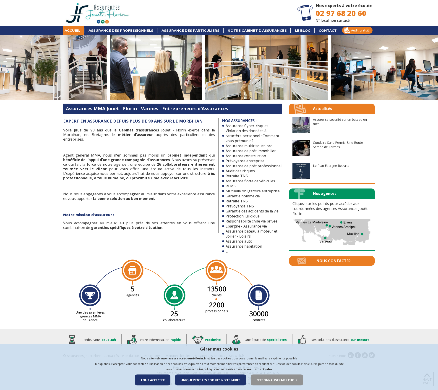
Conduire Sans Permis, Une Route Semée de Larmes (338, 144)
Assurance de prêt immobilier (251, 150)
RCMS (231, 185)
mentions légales (259, 369)
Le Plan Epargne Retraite (331, 165)
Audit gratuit (360, 30)
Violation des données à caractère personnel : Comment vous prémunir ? (252, 135)
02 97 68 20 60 (341, 13)
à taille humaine (109, 178)
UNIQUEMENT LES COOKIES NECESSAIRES (210, 380)
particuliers (190, 30)
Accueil (72, 30)
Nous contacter (333, 260)
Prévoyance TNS (240, 206)
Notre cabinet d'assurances (257, 30)
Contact (328, 30)
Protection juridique (243, 216)
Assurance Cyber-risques (247, 125)
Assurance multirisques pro (249, 145)
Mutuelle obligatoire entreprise (253, 191)
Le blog (302, 30)
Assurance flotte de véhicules (250, 180)
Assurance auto (239, 241)
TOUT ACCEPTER (153, 380)
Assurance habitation (244, 246)
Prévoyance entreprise (245, 160)
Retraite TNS (237, 175)
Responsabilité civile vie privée (251, 221)
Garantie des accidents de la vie (252, 211)
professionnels (121, 30)
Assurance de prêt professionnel (254, 165)
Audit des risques (240, 170)
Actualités (322, 108)
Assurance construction (246, 155)
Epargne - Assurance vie (246, 226)
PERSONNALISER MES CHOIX (276, 380)
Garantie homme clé (243, 196)
